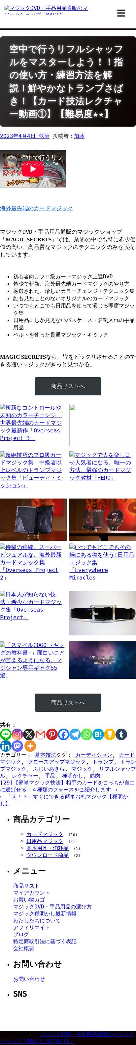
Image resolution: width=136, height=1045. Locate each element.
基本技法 (45, 755)
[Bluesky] (98, 1015)
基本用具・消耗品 (47, 848)
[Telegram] (75, 734)
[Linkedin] (6, 746)
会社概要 (23, 948)
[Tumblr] (121, 734)
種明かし (72, 776)
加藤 (79, 136)
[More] (30, 746)
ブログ (21, 934)
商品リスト (26, 886)
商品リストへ (68, 386)
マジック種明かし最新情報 (45, 913)
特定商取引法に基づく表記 (45, 941)
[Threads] (82, 1015)
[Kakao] (110, 734)
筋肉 (95, 776)
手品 (50, 776)
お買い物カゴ (29, 900)
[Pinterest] (52, 734)
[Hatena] (98, 734)
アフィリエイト (31, 927)
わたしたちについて (37, 920)
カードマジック (44, 834)
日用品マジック (44, 841)
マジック (81, 769)
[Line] (6, 734)
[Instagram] (17, 734)
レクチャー (25, 776)
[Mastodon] (17, 746)
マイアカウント (31, 893)
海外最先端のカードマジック (36, 208)
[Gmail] (40, 734)
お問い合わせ (29, 979)
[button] (121, 13)
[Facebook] (63, 734)
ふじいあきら (49, 769)
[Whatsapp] (86, 734)
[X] (29, 734)
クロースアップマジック (57, 762)
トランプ (103, 762)
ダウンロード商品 (47, 855)
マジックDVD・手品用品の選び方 (52, 907)
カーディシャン (93, 755)
